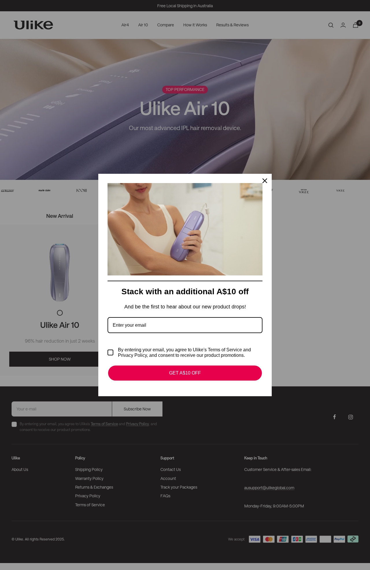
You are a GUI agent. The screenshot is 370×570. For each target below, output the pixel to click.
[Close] (265, 181)
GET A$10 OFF (185, 372)
